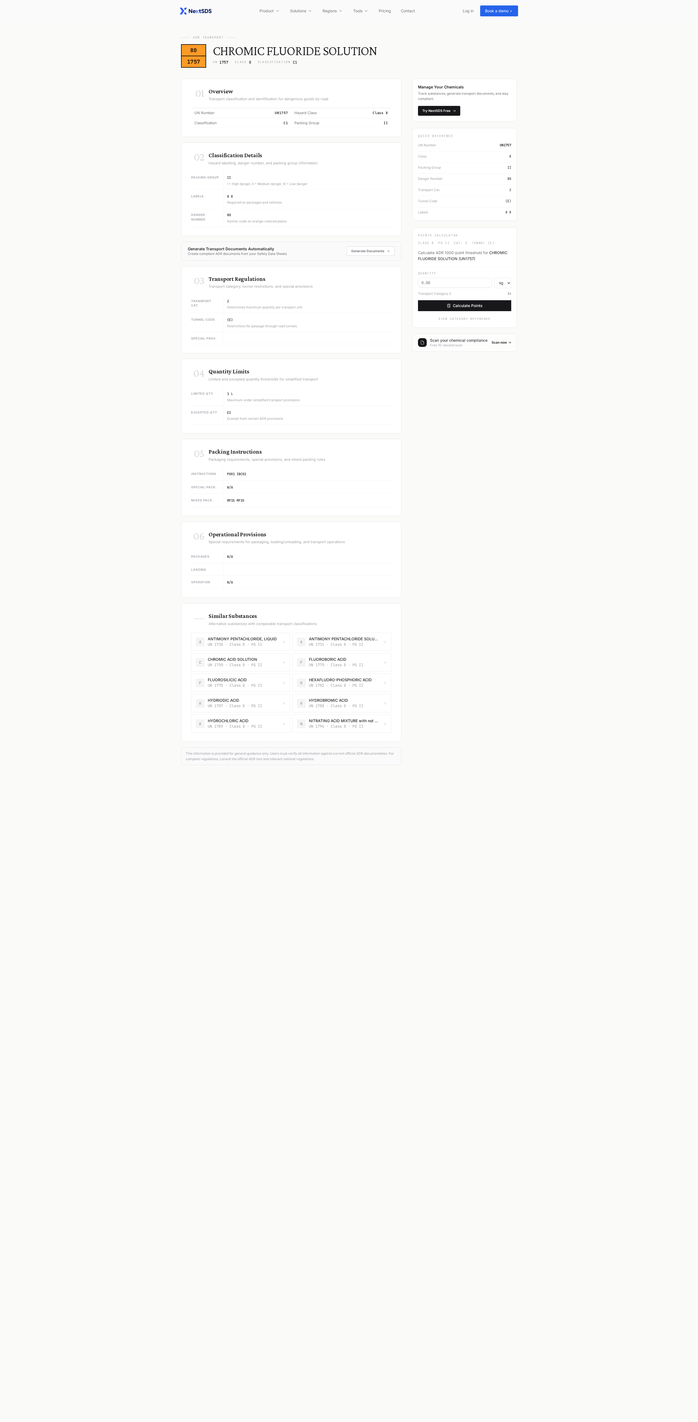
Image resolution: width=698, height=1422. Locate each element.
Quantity (427, 273)
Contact (408, 10)
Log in (468, 10)
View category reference (464, 319)
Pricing (385, 10)
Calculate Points (468, 305)
